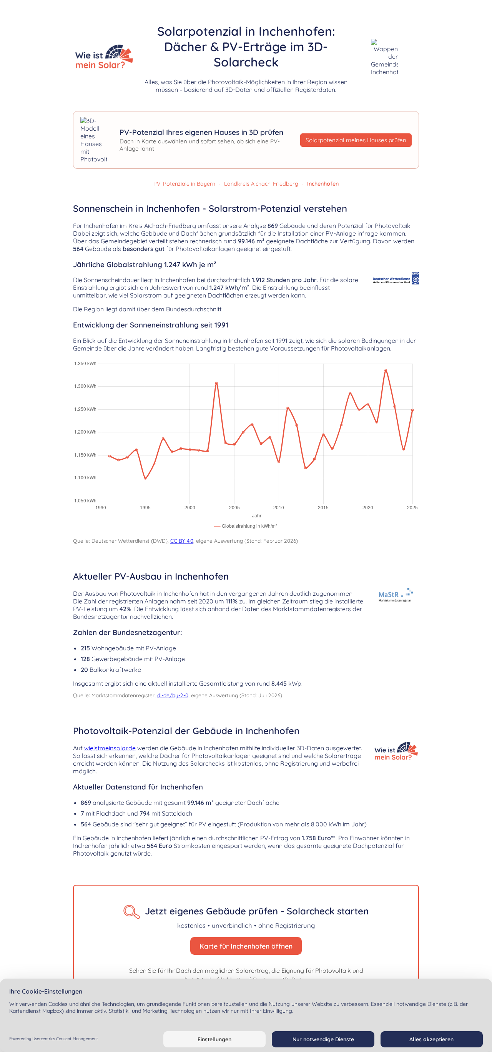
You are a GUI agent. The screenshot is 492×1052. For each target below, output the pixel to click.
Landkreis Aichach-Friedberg (261, 183)
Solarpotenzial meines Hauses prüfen (356, 140)
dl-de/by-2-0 (172, 695)
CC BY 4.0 (181, 540)
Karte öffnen (427, 161)
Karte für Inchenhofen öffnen (246, 946)
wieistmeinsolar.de (110, 748)
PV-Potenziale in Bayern (184, 183)
